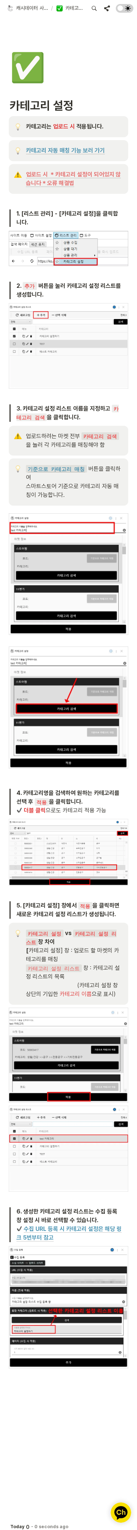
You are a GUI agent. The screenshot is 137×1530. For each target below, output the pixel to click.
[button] (27, 8)
